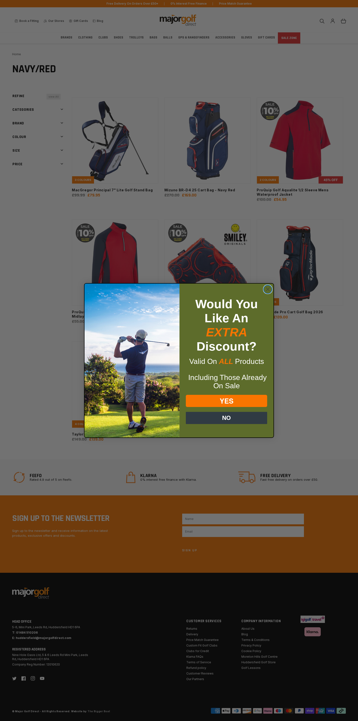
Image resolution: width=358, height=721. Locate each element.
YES (227, 401)
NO (226, 418)
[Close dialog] (268, 289)
